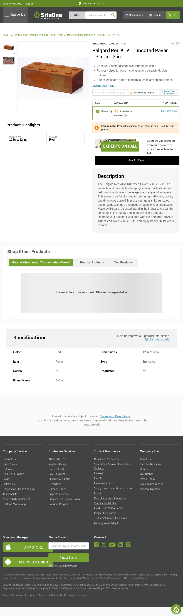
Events (98, 478)
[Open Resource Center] (176, 609)
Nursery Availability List (107, 523)
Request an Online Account (18, 489)
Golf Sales (9, 484)
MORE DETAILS (103, 85)
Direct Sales (10, 464)
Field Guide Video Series (108, 508)
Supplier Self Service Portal (64, 499)
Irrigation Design (57, 464)
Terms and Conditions (115, 416)
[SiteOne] (48, 18)
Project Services (58, 494)
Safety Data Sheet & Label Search (114, 488)
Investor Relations (150, 464)
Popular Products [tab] (92, 262)
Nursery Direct (57, 489)
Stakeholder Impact (151, 484)
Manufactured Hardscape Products (87, 35)
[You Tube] (113, 546)
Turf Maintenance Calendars (110, 518)
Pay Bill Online (56, 474)
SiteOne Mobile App (14, 504)
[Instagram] (129, 546)
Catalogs (99, 473)
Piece (106, 111)
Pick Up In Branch (13, 474)
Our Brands (147, 474)
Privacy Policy (35, 595)
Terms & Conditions (13, 595)
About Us (145, 459)
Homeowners (102, 483)
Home (6, 35)
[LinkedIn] (121, 546)
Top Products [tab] (123, 262)
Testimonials (10, 494)
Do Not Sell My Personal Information (67, 595)
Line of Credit (56, 469)
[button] (31, 3)
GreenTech (54, 484)
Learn (97, 493)
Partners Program (58, 504)
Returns (7, 469)
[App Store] (23, 547)
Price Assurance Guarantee (110, 498)
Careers (144, 469)
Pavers (115, 35)
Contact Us (9, 459)
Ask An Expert (137, 160)
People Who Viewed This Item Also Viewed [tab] (41, 262)
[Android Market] (23, 561)
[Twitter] (105, 546)
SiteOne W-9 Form (59, 479)
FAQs (6, 479)
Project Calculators (105, 513)
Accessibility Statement (16, 499)
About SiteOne (56, 459)
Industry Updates (150, 489)
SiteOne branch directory (63, 565)
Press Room (147, 479)
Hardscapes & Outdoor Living (46, 35)
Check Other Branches (169, 92)
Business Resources (106, 459)
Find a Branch (58, 537)
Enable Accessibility (12, 4)
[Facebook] (97, 546)
